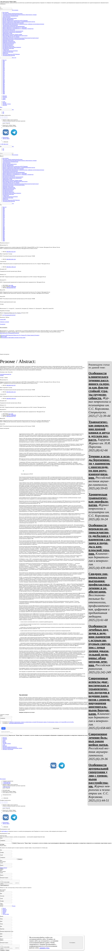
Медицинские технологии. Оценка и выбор (12, 34)
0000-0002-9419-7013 (11, 287)
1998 (4, 93)
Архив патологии (6, 17)
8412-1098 (11, 285)
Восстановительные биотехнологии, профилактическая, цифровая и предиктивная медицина (23, 24)
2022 (4, 65)
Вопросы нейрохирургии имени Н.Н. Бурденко (13, 22)
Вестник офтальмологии (8, 19)
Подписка (5, 97)
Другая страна (6, 914)
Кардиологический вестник (9, 29)
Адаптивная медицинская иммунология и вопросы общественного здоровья (19, 14)
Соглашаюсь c (5, 723)
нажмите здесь (44, 948)
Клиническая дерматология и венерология (12, 32)
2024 (4, 63)
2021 (4, 66)
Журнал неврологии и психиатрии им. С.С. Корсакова (15, 27)
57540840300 (13, 286)
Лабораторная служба (7, 33)
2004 (4, 86)
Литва (4, 912)
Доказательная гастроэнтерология (10, 25)
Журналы (5, 95)
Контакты (5, 105)
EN (3, 111)
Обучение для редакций (8, 749)
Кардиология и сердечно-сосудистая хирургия (13, 31)
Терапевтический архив (8, 51)
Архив (4, 98)
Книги (4, 99)
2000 (4, 91)
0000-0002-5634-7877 (11, 251)
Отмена (7, 950)
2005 (4, 85)
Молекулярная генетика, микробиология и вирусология (15, 35)
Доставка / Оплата (7, 103)
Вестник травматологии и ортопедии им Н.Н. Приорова (15, 20)
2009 (4, 80)
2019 (4, 69)
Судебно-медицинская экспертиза (10, 50)
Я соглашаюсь (72, 942)
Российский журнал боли (8, 48)
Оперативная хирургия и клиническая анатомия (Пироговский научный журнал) (21, 37)
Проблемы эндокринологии (9, 41)
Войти (2, 869)
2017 (4, 71)
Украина (4, 910)
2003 (4, 87)
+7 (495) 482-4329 (6, 783)
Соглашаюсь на (5, 722)
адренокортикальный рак (5, 374)
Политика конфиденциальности (10, 747)
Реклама (4, 102)
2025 (4, 62)
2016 (4, 72)
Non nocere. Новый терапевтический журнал (12, 13)
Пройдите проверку (4, 735)
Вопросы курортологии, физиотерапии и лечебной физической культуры (19, 21)
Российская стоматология (8, 46)
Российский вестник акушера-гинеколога (12, 47)
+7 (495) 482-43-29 (4, 144)
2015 (4, 73)
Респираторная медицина (8, 43)
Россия (13, 906)
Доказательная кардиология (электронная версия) (14, 26)
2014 (4, 75)
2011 (4, 78)
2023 (4, 64)
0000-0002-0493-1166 (11, 259)
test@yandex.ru (4, 831)
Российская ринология (8, 44)
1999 (4, 92)
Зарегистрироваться (4, 885)
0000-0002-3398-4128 (11, 266)
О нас (4, 101)
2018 (4, 70)
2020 (4, 68)
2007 (4, 83)
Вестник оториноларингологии (10, 18)
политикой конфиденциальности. (16, 723)
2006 (4, 84)
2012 (4, 77)
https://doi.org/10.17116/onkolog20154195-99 (9, 333)
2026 (4, 61)
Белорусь (5, 909)
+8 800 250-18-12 (6, 786)
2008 (4, 82)
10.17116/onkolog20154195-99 (8, 315)
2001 (4, 90)
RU (13, 109)
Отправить (15, 843)
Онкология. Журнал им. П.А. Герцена (11, 36)
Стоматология (6, 49)
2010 (4, 79)
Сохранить (3, 950)
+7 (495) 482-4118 (6, 782)
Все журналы (15, 10)
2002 (4, 89)
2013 (4, 76)
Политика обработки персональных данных (12, 748)
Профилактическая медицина (9, 42)
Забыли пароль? (3, 867)
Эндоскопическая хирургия (9, 55)
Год (13, 203)
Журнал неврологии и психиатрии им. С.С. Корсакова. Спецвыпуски (18, 28)
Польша (4, 911)
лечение (2, 375)
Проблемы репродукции (8, 40)
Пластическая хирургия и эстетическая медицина (14, 39)
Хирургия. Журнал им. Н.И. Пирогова (11, 54)
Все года (14, 57)
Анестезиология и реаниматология (10, 15)
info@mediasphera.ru (7, 127)
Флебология (5, 53)
